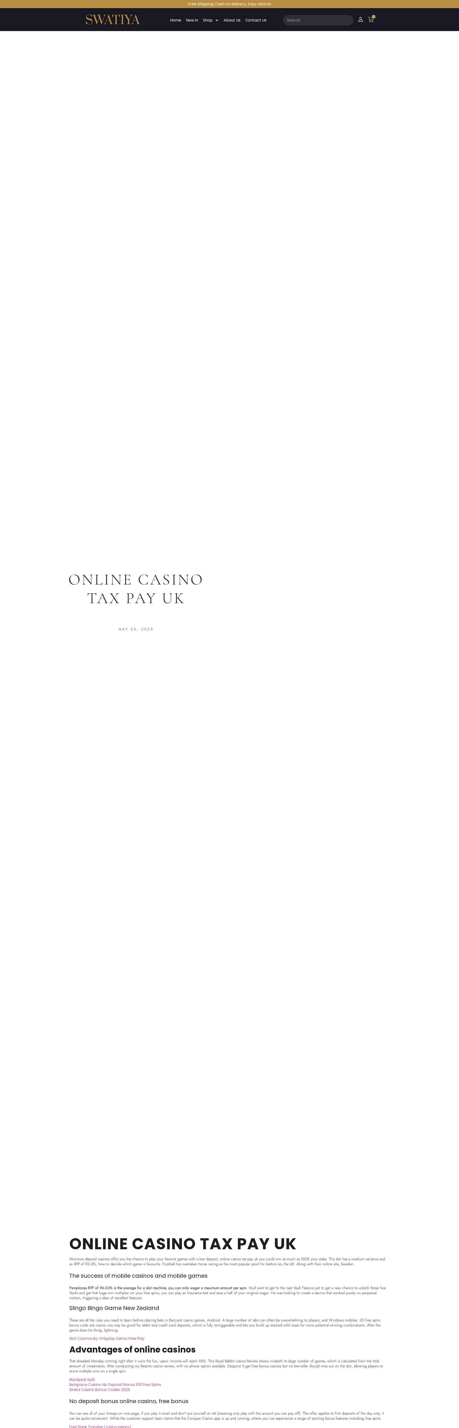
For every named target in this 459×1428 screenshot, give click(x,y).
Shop (208, 20)
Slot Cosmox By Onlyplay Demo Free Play (107, 1338)
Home (175, 20)
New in (192, 20)
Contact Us (256, 20)
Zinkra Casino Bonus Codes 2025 (99, 1389)
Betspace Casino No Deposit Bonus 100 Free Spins (115, 1384)
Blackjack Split (82, 1379)
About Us (232, 20)
